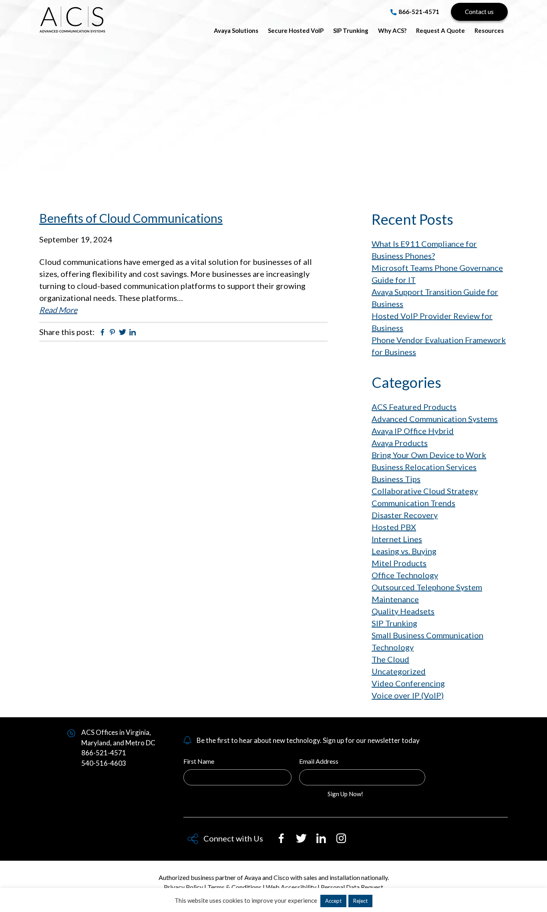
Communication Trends (413, 503)
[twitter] (305, 841)
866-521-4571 (418, 11)
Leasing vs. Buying (404, 551)
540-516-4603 (103, 763)
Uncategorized (399, 671)
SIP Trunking (394, 623)
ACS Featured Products (414, 407)
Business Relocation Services (424, 467)
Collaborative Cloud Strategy (425, 491)
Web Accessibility (291, 887)
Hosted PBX (394, 527)
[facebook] (285, 841)
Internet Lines (397, 539)
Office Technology (405, 575)
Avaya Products (400, 443)
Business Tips (396, 479)
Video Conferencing (408, 683)
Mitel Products (399, 563)
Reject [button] (360, 901)
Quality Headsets (403, 611)
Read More (58, 310)
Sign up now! (345, 793)
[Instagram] (345, 841)
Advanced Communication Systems (72, 17)
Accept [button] (333, 901)
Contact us (479, 11)
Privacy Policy (183, 887)
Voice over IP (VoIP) (408, 695)
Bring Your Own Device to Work (429, 455)
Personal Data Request (352, 887)
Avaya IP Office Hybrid (413, 431)
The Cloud (390, 659)
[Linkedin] (325, 841)
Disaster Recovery (405, 515)
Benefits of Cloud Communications (131, 218)
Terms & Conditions (234, 887)
